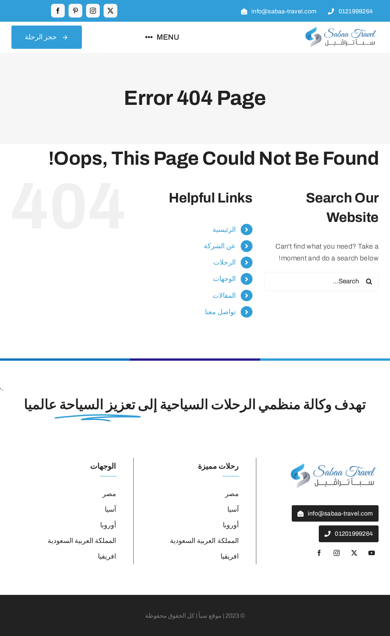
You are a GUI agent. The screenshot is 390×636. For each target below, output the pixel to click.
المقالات (224, 295)
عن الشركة (220, 246)
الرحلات (224, 262)
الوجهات (224, 279)
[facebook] (58, 11)
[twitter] (110, 11)
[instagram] (93, 11)
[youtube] (372, 553)
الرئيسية (224, 229)
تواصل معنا (220, 312)
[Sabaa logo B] (340, 29)
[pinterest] (75, 11)
